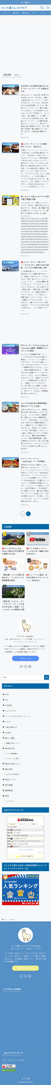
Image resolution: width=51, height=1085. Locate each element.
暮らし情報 (9, 738)
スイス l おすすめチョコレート (18, 716)
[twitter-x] (25, 666)
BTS (7, 694)
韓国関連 (9, 790)
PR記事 (8, 705)
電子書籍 (9, 785)
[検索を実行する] (46, 677)
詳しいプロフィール (25, 968)
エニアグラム (10, 710)
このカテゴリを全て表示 (25, 849)
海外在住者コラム (12, 763)
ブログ (8, 721)
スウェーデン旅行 (12, 758)
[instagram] (29, 666)
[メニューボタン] (48, 8)
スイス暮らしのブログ (14, 7)
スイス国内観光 (11, 753)
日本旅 (8, 732)
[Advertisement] (25, 41)
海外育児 (9, 769)
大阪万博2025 (11, 727)
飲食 (7, 796)
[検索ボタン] (42, 8)
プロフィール (25, 658)
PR (6, 700)
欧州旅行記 (9, 748)
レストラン (10, 801)
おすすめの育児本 (12, 774)
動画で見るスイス (12, 743)
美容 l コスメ (10, 779)
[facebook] (21, 666)
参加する (40, 852)
